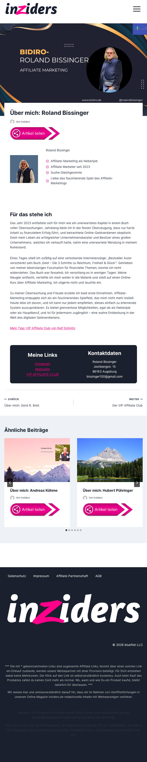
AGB (98, 576)
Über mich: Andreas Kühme (34, 490)
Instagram (42, 364)
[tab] (66, 530)
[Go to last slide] (10, 482)
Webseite (42, 369)
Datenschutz (17, 576)
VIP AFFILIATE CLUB (43, 374)
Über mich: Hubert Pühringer (108, 490)
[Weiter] (137, 482)
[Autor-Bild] (12, 122)
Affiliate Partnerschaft (72, 576)
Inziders (25, 121)
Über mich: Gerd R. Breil (21, 402)
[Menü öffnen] (137, 8)
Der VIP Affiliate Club (127, 402)
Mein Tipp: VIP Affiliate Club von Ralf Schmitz (42, 328)
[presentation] (37, 460)
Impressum (41, 576)
